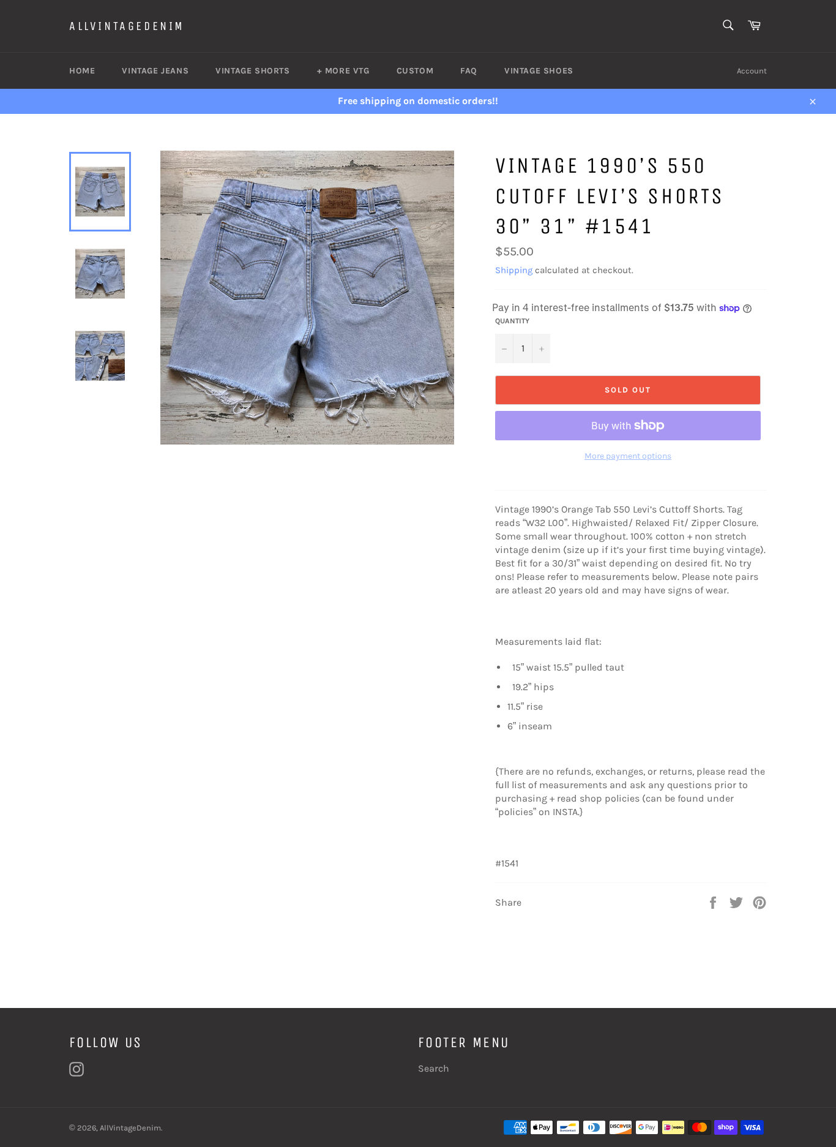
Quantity (512, 321)
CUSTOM (415, 71)
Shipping (513, 270)
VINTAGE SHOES (538, 71)
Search (433, 1068)
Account (752, 70)
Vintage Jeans (155, 71)
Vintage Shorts (252, 71)
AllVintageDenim (127, 26)
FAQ (468, 71)
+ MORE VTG (343, 71)
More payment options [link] (627, 456)
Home (82, 71)
